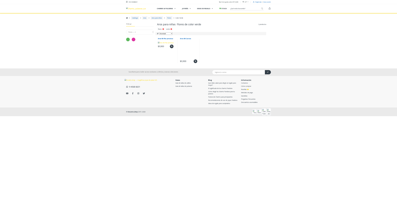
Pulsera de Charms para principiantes (220, 97)
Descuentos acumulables (249, 102)
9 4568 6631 (134, 86)
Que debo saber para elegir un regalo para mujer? (222, 84)
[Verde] (128, 39)
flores (160, 29)
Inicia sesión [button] (267, 2)
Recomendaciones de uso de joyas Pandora (222, 100)
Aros (144, 18)
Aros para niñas (157, 18)
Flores (169, 18)
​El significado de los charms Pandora (220, 88)
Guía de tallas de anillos (183, 83)
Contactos (244, 83)
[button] (245, 2)
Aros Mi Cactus (185, 39)
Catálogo (135, 18)
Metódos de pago (247, 93)
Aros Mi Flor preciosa (165, 39)
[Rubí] (133, 39)
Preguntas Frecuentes (248, 99)
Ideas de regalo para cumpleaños (219, 103)
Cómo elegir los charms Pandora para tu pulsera (221, 93)
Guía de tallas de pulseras (183, 86)
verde (168, 29)
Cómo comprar (246, 86)
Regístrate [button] (258, 2)
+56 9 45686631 (133, 2)
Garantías (244, 96)
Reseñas (244, 89)
